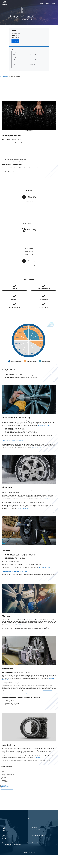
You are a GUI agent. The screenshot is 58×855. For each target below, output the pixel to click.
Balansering (4, 780)
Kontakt (53, 3)
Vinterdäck (4, 775)
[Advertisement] (29, 87)
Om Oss (47, 3)
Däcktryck (3, 778)
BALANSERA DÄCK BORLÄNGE (7, 789)
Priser (3, 771)
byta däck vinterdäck (36, 447)
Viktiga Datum (5, 772)
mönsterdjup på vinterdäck (44, 425)
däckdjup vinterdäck (5, 769)
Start (1, 76)
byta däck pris (36, 757)
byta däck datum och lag (19, 624)
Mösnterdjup (6, 76)
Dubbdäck (4, 777)
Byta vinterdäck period (5, 787)
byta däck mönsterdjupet (22, 508)
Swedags (33, 852)
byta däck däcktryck (48, 498)
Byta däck (42, 3)
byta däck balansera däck (45, 567)
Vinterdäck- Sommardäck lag (8, 774)
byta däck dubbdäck (47, 690)
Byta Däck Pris (5, 781)
